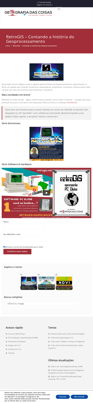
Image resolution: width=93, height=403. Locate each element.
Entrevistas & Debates (17, 341)
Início (8, 46)
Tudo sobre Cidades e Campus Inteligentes (68, 341)
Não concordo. (79, 397)
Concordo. (62, 397)
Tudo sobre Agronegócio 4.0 (62, 337)
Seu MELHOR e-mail (11, 234)
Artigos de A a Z (14, 345)
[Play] (46, 193)
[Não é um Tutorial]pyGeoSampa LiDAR (66, 366)
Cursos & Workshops (16, 334)
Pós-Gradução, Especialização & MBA (23, 337)
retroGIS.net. (72, 102)
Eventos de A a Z (14, 349)
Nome (6, 222)
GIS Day (11, 353)
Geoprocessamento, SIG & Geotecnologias (67, 334)
